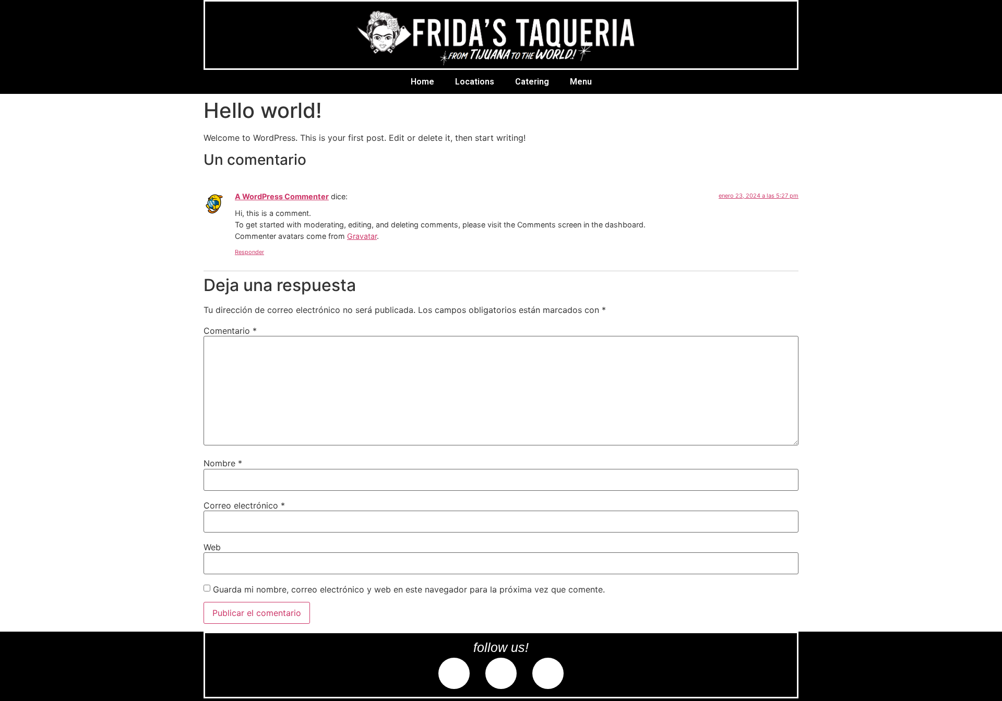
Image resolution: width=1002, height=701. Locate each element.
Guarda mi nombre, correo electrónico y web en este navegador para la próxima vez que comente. (409, 589)
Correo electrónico (244, 505)
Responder (249, 252)
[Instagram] (501, 673)
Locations (474, 82)
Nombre (223, 463)
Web (212, 547)
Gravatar (362, 236)
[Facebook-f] (454, 673)
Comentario (230, 331)
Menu (581, 82)
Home (422, 82)
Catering (532, 82)
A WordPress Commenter (282, 196)
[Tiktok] (548, 673)
